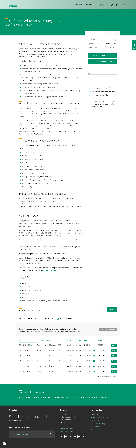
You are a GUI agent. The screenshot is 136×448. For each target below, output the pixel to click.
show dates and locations (102, 55)
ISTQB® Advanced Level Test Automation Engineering (41, 397)
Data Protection (96, 414)
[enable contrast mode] (112, 4)
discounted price (64, 319)
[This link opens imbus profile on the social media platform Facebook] (70, 436)
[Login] (125, 4)
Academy (89, 4)
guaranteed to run (46, 319)
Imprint (93, 429)
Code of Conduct (96, 426)
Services (79, 4)
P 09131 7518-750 (66, 428)
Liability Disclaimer (97, 420)
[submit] (50, 434)
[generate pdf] (101, 309)
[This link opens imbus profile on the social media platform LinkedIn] (66, 436)
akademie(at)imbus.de (68, 431)
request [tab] (111, 33)
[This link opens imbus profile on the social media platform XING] (61, 436)
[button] (120, 4)
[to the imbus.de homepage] (12, 5)
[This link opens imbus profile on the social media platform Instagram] (74, 436)
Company (100, 4)
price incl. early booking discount (94, 350)
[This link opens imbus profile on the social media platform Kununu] (83, 436)
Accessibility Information (99, 417)
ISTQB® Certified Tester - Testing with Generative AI (87, 397)
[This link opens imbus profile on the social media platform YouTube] (79, 436)
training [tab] (94, 33)
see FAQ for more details (108, 329)
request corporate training (102, 61)
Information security (98, 423)
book (113, 345)
